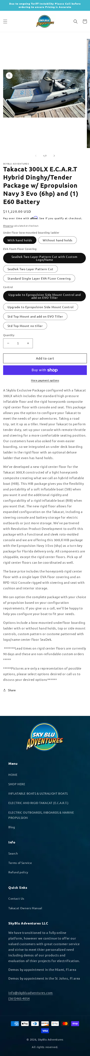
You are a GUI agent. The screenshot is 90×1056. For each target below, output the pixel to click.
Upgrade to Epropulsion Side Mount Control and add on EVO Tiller (44, 296)
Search (13, 853)
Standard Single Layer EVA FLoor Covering (39, 278)
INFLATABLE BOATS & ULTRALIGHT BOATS (38, 793)
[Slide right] (54, 155)
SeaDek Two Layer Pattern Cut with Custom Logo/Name (44, 258)
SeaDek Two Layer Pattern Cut (30, 269)
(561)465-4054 (19, 998)
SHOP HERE (16, 784)
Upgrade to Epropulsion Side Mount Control (41, 307)
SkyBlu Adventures (50, 1039)
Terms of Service (20, 863)
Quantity (8, 335)
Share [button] (12, 690)
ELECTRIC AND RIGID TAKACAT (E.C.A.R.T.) (38, 803)
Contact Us (16, 898)
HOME (12, 774)
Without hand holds (57, 240)
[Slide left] (35, 155)
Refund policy (18, 872)
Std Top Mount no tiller (25, 326)
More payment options (45, 380)
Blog (11, 827)
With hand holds (20, 240)
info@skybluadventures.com (30, 993)
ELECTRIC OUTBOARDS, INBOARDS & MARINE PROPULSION (41, 814)
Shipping (8, 225)
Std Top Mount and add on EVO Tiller (35, 316)
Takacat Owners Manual (25, 908)
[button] (5, 21)
